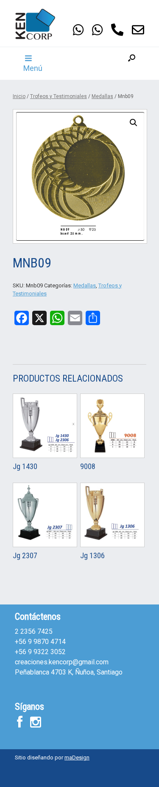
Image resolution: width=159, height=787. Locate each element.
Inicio (19, 96)
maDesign (76, 757)
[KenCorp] (40, 24)
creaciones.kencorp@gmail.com (62, 662)
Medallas (102, 96)
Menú (32, 68)
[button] (131, 63)
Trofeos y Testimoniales (58, 96)
